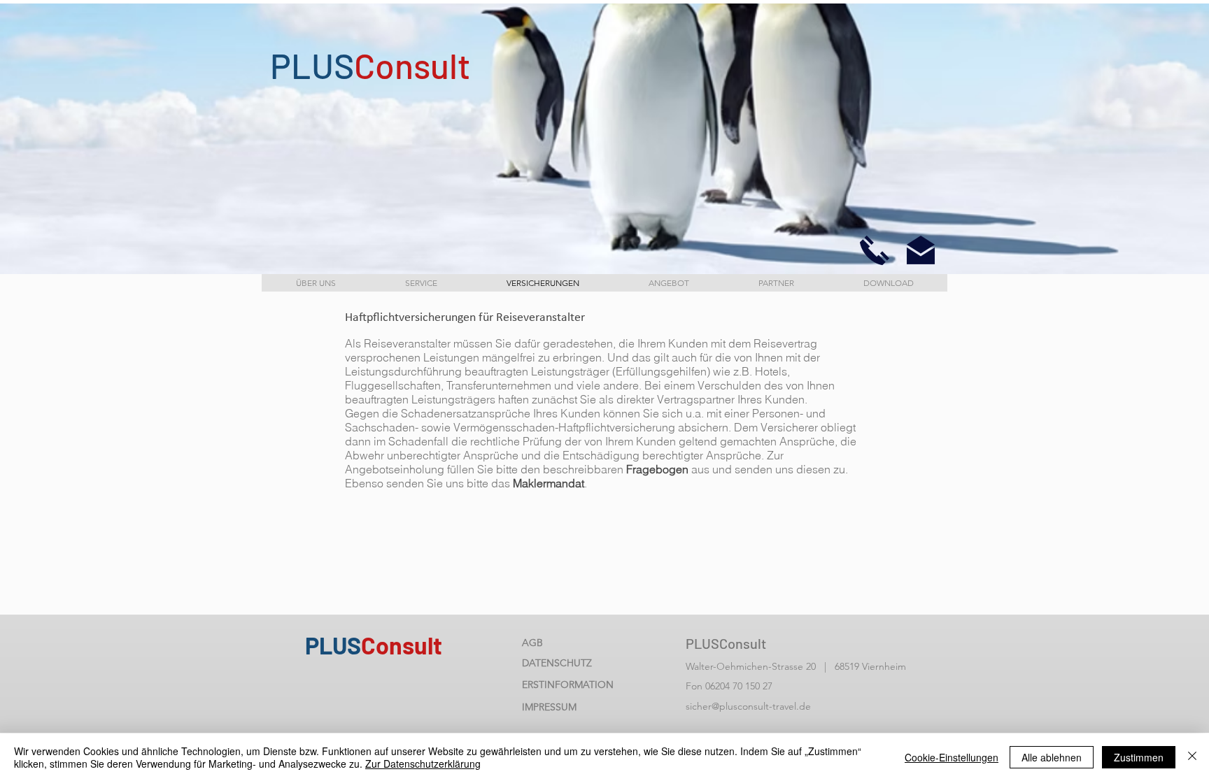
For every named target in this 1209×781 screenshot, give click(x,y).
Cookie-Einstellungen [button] (951, 757)
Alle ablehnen (1051, 757)
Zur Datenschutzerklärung (423, 764)
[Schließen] (1192, 757)
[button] (874, 250)
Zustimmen (1139, 757)
